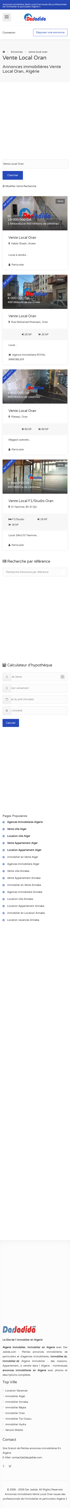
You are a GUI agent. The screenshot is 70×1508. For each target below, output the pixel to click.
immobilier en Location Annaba (26, 912)
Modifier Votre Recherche (20, 186)
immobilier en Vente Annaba (24, 885)
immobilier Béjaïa (15, 1407)
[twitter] (10, 1466)
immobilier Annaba (16, 1401)
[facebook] (3, 1466)
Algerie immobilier (14, 1347)
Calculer (11, 722)
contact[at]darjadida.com (27, 1457)
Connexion (9, 32)
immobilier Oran (15, 1413)
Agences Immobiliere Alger (23, 864)
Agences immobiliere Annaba (24, 892)
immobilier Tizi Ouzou (18, 1418)
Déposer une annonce (50, 32)
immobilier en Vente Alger (22, 857)
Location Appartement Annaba (25, 905)
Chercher (12, 175)
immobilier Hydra (15, 1424)
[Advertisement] (35, 121)
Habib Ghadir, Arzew (23, 243)
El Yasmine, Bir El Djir (24, 506)
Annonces (17, 51)
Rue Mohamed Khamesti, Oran (29, 322)
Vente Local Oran (22, 238)
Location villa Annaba (20, 898)
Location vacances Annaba (23, 919)
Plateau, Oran (19, 416)
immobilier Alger (15, 1396)
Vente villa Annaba (18, 871)
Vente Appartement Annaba (23, 878)
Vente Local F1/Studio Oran (30, 501)
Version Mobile (14, 1430)
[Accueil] (4, 51)
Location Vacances (16, 1390)
